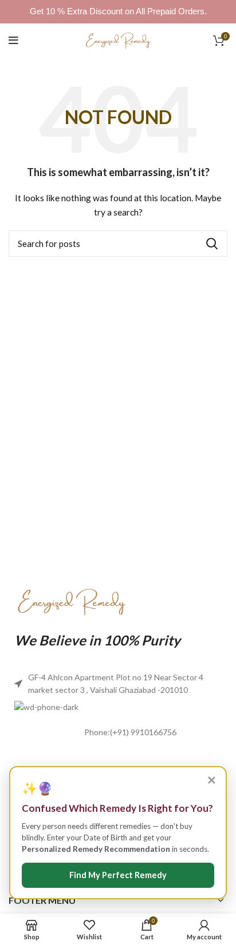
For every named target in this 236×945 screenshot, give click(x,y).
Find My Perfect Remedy (118, 875)
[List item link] (118, 733)
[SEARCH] (212, 243)
